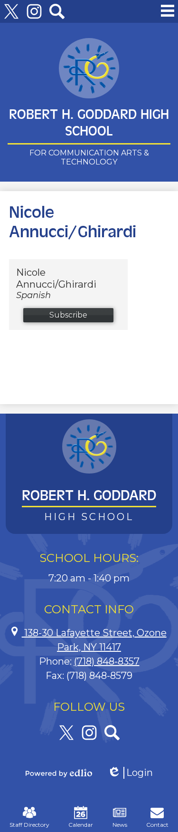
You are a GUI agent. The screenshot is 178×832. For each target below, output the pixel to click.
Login (130, 773)
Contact (157, 824)
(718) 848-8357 (107, 661)
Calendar (80, 824)
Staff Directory (29, 824)
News (119, 824)
